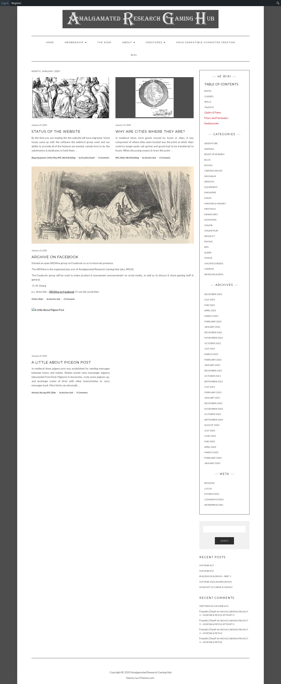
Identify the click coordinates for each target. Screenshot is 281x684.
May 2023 (209, 305)
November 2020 (213, 408)
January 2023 (212, 326)
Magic (208, 197)
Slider (122, 157)
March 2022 (211, 354)
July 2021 (209, 386)
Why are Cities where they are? (150, 131)
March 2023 (211, 316)
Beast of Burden (214, 154)
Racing (43, 392)
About (127, 42)
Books (208, 165)
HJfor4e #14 (221, 606)
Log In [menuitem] (5, 3)
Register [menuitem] (16, 3)
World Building (68, 157)
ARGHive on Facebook (55, 257)
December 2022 (213, 332)
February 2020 (213, 457)
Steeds (208, 257)
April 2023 (210, 310)
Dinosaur (210, 176)
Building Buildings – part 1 (215, 576)
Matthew (204, 606)
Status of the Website (56, 131)
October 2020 (212, 414)
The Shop (104, 42)
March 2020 (211, 452)
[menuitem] (278, 3)
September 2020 (213, 419)
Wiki (134, 55)
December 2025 (213, 294)
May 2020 (209, 441)
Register (209, 483)
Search (224, 540)
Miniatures (211, 214)
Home (50, 42)
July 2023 (209, 299)
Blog (34, 157)
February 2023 (213, 321)
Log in (208, 488)
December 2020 (213, 403)
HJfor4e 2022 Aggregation (215, 581)
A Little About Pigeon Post (61, 362)
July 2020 (209, 430)
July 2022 (209, 348)
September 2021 (213, 381)
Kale (128, 677)
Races (207, 90)
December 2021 (213, 370)
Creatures (154, 42)
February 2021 (213, 392)
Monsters (210, 219)
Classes (208, 96)
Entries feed (211, 493)
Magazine (210, 192)
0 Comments (164, 157)
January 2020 (212, 463)
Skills (207, 101)
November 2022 (213, 337)
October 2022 (212, 343)
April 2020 (210, 446)
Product (209, 236)
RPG (59, 157)
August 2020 (211, 425)
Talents (209, 107)
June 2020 (210, 435)
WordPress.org (213, 504)
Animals (35, 392)
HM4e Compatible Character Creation (205, 42)
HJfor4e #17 (206, 565)
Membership (74, 42)
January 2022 (212, 365)
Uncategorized (213, 263)
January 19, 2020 (123, 125)
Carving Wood (213, 170)
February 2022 (213, 359)
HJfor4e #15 (206, 570)
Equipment (41, 157)
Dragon (209, 181)
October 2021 (212, 375)
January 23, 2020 (39, 125)
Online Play (52, 157)
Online (34, 299)
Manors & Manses (215, 203)
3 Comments (103, 157)
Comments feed (213, 499)
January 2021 (212, 397)
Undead (209, 268)
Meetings (210, 208)
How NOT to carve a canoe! (216, 587)
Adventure (211, 143)
